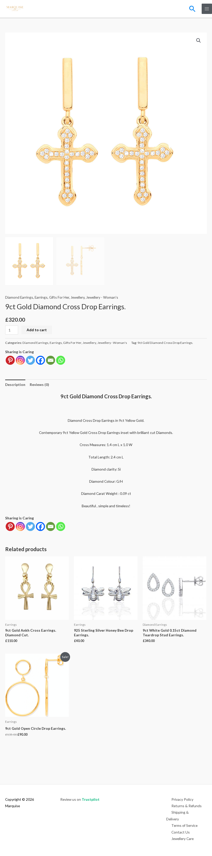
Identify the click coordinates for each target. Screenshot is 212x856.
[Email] (50, 360)
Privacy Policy (182, 799)
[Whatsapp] (60, 360)
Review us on (80, 799)
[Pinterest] (10, 360)
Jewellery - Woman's (102, 297)
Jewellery (78, 297)
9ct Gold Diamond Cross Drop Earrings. (165, 343)
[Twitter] (30, 360)
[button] (192, 9)
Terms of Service (184, 825)
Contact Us (180, 832)
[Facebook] (40, 360)
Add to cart (37, 330)
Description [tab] (15, 384)
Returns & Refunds (186, 806)
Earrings (41, 297)
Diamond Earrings (19, 297)
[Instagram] (20, 360)
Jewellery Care (182, 838)
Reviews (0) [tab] (39, 384)
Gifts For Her (59, 297)
